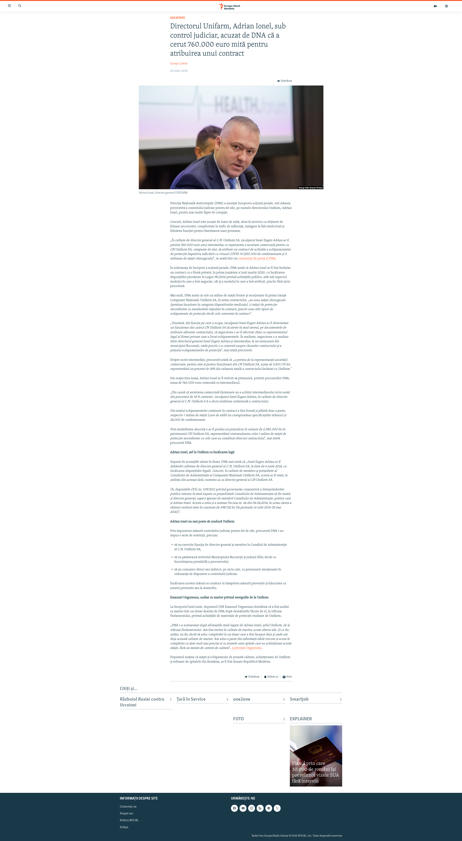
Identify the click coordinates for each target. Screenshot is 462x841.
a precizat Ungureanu (246, 648)
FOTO (238, 719)
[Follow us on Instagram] (251, 808)
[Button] (284, 81)
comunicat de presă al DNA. (257, 258)
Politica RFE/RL (129, 820)
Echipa (124, 827)
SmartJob (299, 699)
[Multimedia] (435, 6)
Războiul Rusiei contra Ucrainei (142, 702)
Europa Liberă (179, 63)
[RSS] (260, 808)
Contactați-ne (128, 806)
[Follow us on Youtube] (242, 808)
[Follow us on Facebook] (234, 808)
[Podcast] (446, 6)
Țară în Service (191, 699)
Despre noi (126, 813)
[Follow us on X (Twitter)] (277, 808)
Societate (177, 18)
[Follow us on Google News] (268, 808)
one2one (241, 699)
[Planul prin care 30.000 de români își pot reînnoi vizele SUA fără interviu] (316, 756)
